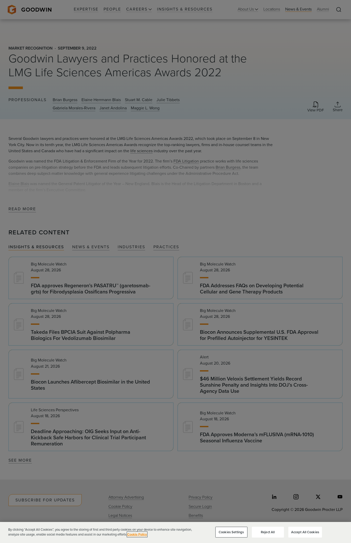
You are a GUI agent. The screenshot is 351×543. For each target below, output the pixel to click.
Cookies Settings (231, 532)
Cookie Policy (137, 534)
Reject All (268, 532)
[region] (175, 532)
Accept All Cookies (305, 532)
